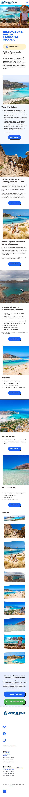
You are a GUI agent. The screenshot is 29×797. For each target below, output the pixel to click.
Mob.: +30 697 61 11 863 (8, 757)
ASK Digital (11, 786)
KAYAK (14, 746)
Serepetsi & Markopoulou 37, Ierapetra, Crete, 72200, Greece (13, 768)
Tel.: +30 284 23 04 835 (8, 773)
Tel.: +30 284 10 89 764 (8, 760)
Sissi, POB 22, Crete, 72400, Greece (6, 754)
